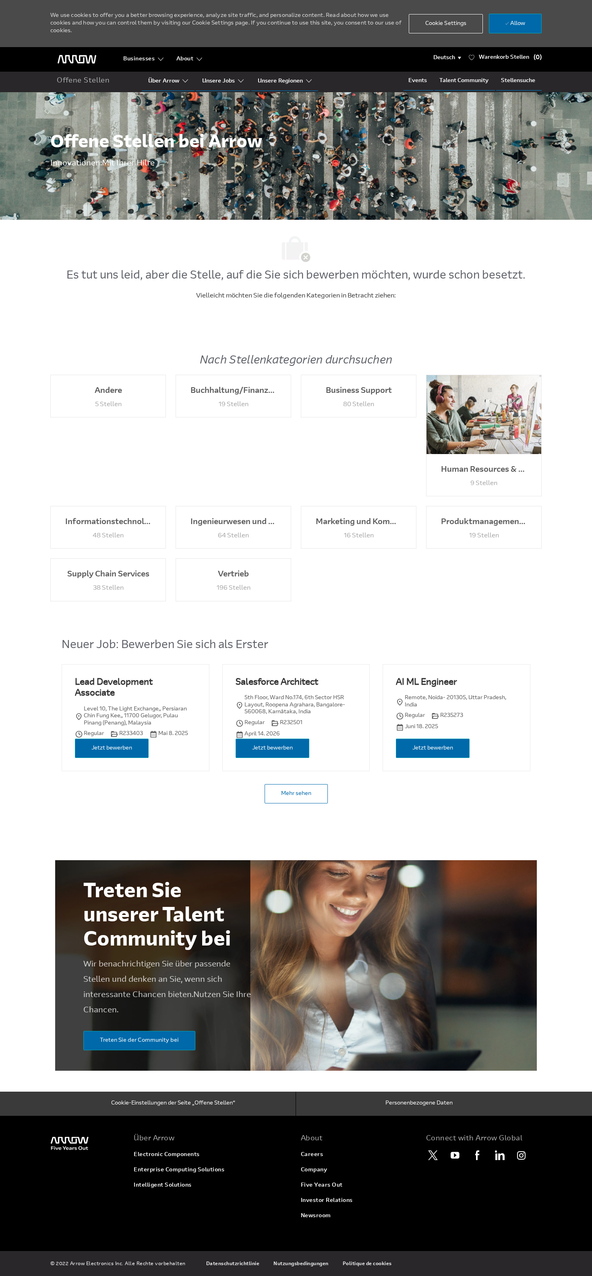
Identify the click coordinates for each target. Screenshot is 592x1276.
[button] (447, 58)
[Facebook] (477, 1155)
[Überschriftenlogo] (77, 59)
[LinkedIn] (499, 1155)
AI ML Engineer (426, 682)
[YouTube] (455, 1155)
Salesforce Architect (277, 682)
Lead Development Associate (114, 688)
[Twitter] (433, 1155)
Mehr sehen (296, 794)
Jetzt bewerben (111, 748)
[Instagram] (521, 1155)
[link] (87, 1143)
